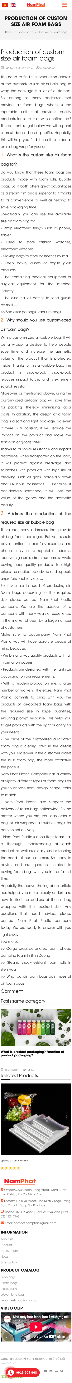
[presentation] (5, 1030)
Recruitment (9, 1251)
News (4, 1256)
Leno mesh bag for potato (19, 1300)
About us (7, 1239)
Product (6, 1245)
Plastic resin (9, 1289)
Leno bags (8, 1277)
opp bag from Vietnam (14, 1161)
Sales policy (9, 1262)
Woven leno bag (12, 1294)
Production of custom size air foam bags (42, 32)
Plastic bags (9, 1283)
